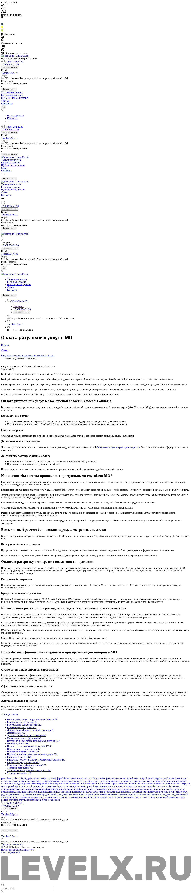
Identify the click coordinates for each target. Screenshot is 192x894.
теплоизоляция (25, 797)
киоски (152, 783)
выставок (25, 781)
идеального (181, 781)
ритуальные (26, 794)
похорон (5, 791)
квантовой (130, 783)
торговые (73, 797)
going (4, 778)
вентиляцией (140, 778)
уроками (128, 797)
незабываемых (171, 786)
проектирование (122, 791)
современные (110, 794)
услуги (143, 797)
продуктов (98, 791)
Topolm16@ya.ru (9, 73)
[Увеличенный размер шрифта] (3, 12)
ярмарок (55, 799)
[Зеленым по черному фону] (2, 31)
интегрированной (43, 783)
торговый (84, 797)
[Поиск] (3, 107)
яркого (47, 799)
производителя (139, 791)
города (56, 781)
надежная (143, 786)
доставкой (135, 781)
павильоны (140, 789)
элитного (13, 799)
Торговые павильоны (12, 844)
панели (159, 789)
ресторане (14, 794)
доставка (125, 781)
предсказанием (29, 791)
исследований (77, 783)
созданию (123, 794)
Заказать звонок (9, 67)
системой (89, 794)
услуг (136, 797)
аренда (46, 778)
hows (9, 778)
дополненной (113, 781)
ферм (171, 797)
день (75, 781)
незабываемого (156, 786)
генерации (47, 781)
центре (4, 799)
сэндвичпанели (9, 797)
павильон (116, 789)
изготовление (8, 783)
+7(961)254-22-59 (14, 61)
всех (185, 778)
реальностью (181, 791)
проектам (109, 791)
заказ (143, 781)
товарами (38, 797)
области (26, 789)
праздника (15, 791)
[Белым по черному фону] (2, 21)
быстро (105, 778)
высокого (15, 781)
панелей (151, 789)
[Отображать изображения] (3, 37)
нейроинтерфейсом (11, 789)
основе (71, 789)
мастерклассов (60, 786)
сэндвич (166, 794)
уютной (164, 797)
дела (70, 781)
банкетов (87, 778)
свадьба (53, 794)
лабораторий (34, 786)
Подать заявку (9, 89)
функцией (179, 797)
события (98, 794)
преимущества (45, 791)
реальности (168, 791)
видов (151, 778)
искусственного (61, 783)
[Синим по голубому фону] (2, 24)
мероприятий (88, 786)
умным (112, 797)
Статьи (5, 100)
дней (97, 781)
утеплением (153, 797)
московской (131, 786)
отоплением (96, 789)
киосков (160, 783)
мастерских (74, 786)
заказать (151, 781)
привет (56, 791)
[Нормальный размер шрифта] (3, 8)
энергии (32, 799)
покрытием (178, 789)
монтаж (113, 786)
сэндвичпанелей (179, 794)
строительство (143, 794)
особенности (82, 789)
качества (120, 783)
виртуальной (161, 778)
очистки (106, 789)
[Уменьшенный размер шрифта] (2, 5)
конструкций (8, 786)
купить (24, 786)
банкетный (76, 778)
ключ (176, 783)
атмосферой (57, 778)
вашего (113, 778)
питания (168, 789)
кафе (112, 783)
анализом (38, 778)
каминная (105, 783)
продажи (87, 791)
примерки (66, 791)
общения (49, 789)
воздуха (178, 778)
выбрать (5, 781)
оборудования (37, 789)
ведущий (129, 778)
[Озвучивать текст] (3, 46)
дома (103, 781)
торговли (63, 797)
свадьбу (62, 794)
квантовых (142, 783)
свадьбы (70, 794)
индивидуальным (25, 783)
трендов (104, 797)
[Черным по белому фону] (2, 18)
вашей (120, 778)
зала (158, 781)
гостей (64, 781)
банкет (67, 778)
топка (55, 797)
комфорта (185, 783)
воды (171, 778)
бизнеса (97, 778)
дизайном (89, 781)
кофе (17, 786)
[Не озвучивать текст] (2, 50)
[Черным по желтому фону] (2, 28)
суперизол (156, 794)
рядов (46, 794)
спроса (131, 794)
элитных (23, 799)
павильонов (128, 789)
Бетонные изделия (12, 95)
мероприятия (102, 786)
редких (4, 794)
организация (61, 789)
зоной (172, 781)
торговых (94, 797)
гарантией (36, 781)
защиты (164, 781)
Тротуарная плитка (12, 92)
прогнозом (77, 791)
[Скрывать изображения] (2, 40)
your (30, 778)
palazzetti (17, 778)
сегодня (79, 794)
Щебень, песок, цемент (14, 98)
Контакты (7, 103)
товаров (48, 797)
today (25, 778)
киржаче (169, 783)
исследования (92, 783)
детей (81, 781)
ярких (40, 799)
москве (121, 786)
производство (155, 791)
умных (120, 797)
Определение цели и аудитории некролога (118, 447)
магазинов (47, 786)
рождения (38, 794)
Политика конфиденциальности (17, 849)
